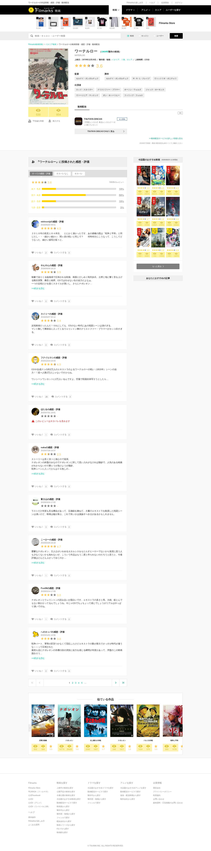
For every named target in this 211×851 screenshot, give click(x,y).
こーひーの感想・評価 (51, 539)
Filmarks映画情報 (35, 44)
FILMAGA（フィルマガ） (38, 792)
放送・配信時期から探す (130, 795)
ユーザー (160, 36)
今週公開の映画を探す (66, 795)
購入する (56, 121)
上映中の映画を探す (65, 788)
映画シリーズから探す (66, 825)
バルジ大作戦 (148, 740)
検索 (176, 36)
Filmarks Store (34, 788)
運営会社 (156, 788)
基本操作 (32, 817)
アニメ (144, 10)
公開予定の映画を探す (66, 792)
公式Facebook (34, 795)
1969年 (104, 51)
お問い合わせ (158, 799)
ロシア (129, 60)
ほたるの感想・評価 (50, 409)
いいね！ (39, 252)
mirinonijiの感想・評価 (52, 221)
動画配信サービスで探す (67, 803)
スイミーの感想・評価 (51, 314)
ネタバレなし (62, 173)
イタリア (115, 60)
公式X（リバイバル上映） (39, 806)
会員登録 (165, 3)
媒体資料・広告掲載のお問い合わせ (168, 803)
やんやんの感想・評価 (51, 265)
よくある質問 (33, 825)
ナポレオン (69, 740)
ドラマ (129, 10)
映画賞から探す (63, 806)
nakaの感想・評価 (50, 447)
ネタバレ (79, 173)
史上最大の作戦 (95, 740)
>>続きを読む (38, 288)
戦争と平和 (174, 740)
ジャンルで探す (63, 818)
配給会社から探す (64, 821)
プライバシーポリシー (162, 792)
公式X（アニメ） (35, 803)
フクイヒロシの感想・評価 (54, 357)
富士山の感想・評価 (50, 499)
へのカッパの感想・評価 (53, 632)
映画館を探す (62, 832)
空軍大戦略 (43, 740)
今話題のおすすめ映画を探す (69, 799)
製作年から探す (63, 810)
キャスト (145, 36)
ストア (158, 10)
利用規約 (156, 795)
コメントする (60, 252)
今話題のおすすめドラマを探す (101, 788)
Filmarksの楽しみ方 (135, 3)
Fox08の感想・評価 (50, 588)
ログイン (178, 3)
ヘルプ (152, 3)
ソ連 (123, 60)
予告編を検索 (38, 121)
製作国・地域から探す (66, 814)
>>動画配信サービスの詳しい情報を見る (166, 138)
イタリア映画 (50, 44)
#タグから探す (63, 829)
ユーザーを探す (173, 10)
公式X (30, 799)
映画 (115, 10)
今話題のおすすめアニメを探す (133, 788)
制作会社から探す (127, 799)
